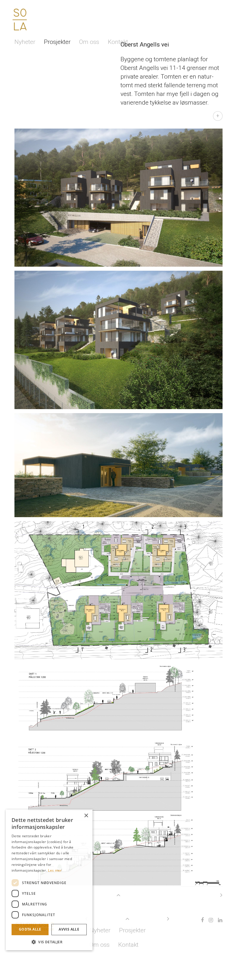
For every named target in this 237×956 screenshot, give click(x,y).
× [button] (86, 816)
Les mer (55, 870)
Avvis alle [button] (69, 929)
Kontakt (118, 41)
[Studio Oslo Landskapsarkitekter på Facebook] (201, 920)
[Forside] (19, 19)
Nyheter (24, 41)
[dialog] (49, 880)
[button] (49, 941)
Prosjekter (57, 41)
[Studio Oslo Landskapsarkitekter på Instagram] (209, 920)
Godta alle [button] (30, 929)
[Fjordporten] (220, 895)
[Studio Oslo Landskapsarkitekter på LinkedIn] (219, 920)
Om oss (89, 41)
